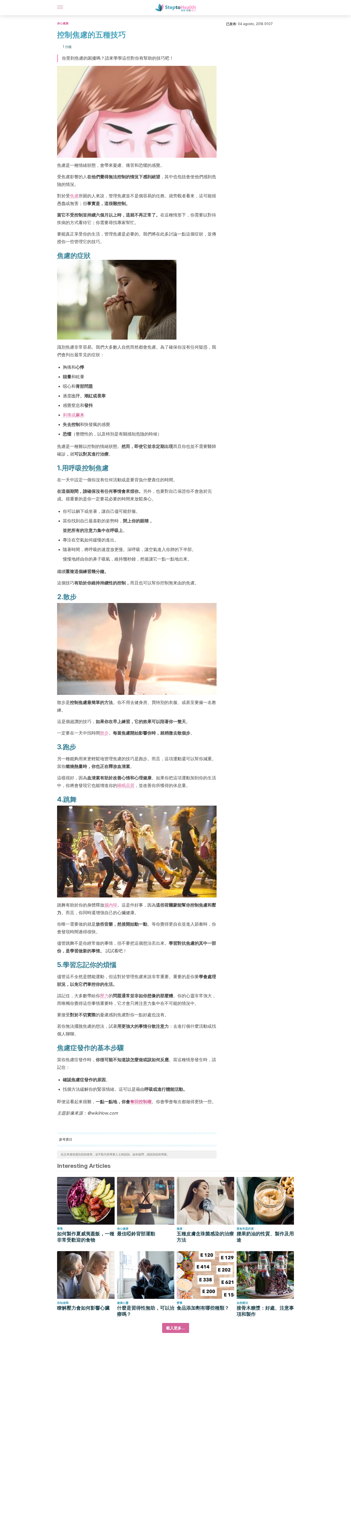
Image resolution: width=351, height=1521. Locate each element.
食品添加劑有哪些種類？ (203, 1308)
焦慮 (74, 195)
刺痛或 (73, 414)
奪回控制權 (141, 1101)
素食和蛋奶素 (245, 1228)
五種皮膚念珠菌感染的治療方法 (205, 1237)
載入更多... (175, 1328)
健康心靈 (122, 1303)
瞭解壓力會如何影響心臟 (83, 1308)
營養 (60, 1228)
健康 (179, 1228)
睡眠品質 (125, 785)
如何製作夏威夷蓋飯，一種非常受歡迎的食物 (85, 1237)
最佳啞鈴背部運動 (136, 1234)
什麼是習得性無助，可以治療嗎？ (145, 1311)
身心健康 (63, 23)
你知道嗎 (63, 1303)
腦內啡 (110, 904)
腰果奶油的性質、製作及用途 (265, 1237)
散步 (104, 732)
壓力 (104, 995)
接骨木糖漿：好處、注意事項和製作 (265, 1311)
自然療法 (242, 1303)
